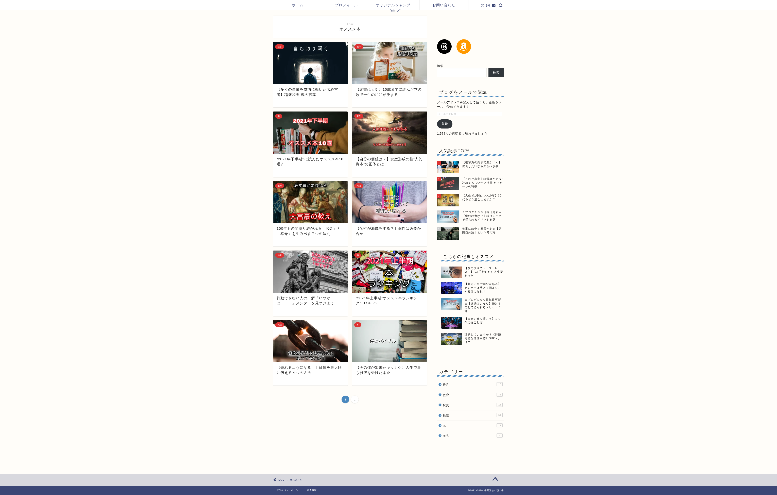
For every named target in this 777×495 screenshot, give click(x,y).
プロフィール (346, 5)
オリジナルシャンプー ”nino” (395, 6)
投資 (472, 405)
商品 (471, 436)
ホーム (298, 5)
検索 (440, 66)
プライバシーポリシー (288, 490)
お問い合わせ (443, 5)
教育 (472, 395)
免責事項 (312, 490)
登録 (445, 123)
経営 (472, 384)
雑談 (472, 415)
